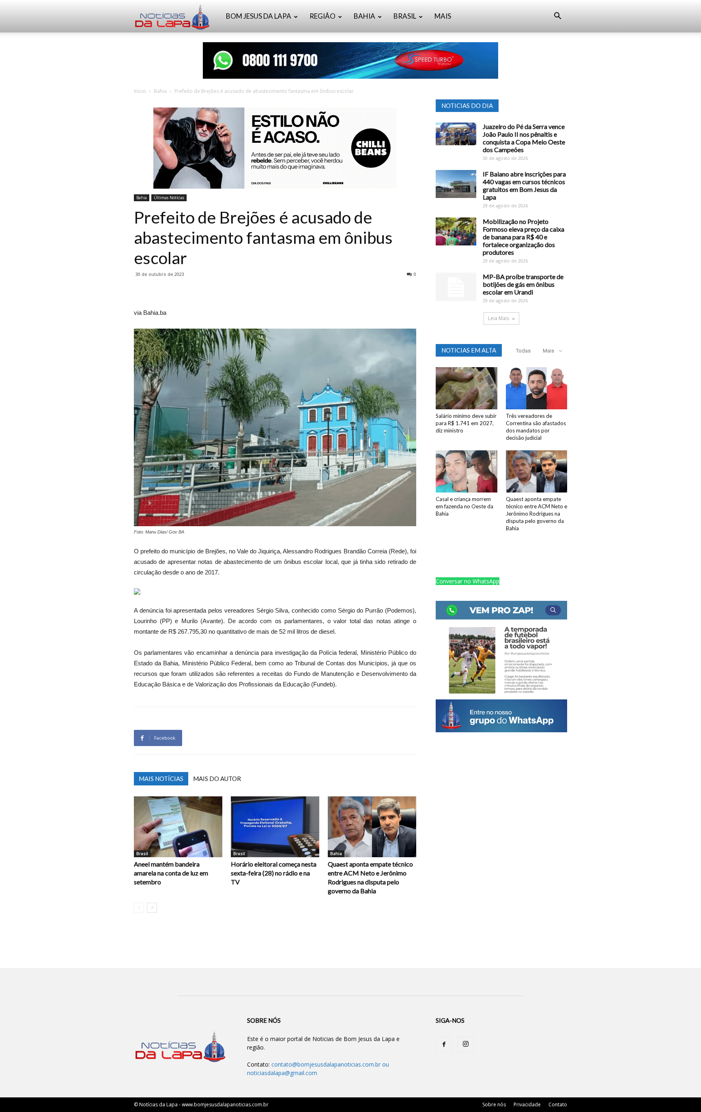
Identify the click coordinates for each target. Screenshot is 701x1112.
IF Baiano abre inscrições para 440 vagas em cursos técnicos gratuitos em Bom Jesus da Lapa (524, 185)
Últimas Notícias (169, 197)
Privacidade (527, 1104)
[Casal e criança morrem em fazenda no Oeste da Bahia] (466, 471)
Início (140, 91)
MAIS (442, 16)
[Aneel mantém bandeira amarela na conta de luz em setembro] (178, 826)
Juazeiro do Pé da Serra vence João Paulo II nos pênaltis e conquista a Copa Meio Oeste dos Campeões (524, 138)
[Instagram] (466, 1045)
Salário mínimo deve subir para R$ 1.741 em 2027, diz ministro (466, 423)
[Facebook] (444, 1045)
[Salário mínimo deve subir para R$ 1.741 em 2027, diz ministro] (466, 388)
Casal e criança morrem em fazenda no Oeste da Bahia (464, 506)
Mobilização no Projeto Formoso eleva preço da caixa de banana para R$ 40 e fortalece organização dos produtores (523, 236)
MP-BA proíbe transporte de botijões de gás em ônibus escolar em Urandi (523, 284)
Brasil (142, 853)
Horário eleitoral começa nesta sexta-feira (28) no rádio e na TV (273, 873)
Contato (557, 1104)
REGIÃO (322, 16)
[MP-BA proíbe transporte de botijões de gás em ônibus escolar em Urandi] (456, 287)
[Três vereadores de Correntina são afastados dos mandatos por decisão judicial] (537, 388)
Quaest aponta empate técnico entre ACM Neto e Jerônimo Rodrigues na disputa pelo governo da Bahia (536, 513)
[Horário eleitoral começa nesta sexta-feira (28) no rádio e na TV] (275, 826)
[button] (557, 17)
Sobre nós (494, 1104)
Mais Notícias (161, 778)
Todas (523, 351)
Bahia (160, 91)
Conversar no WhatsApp (467, 581)
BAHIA (364, 16)
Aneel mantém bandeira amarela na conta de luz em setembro (171, 873)
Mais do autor (217, 778)
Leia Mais (498, 318)
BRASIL (405, 16)
